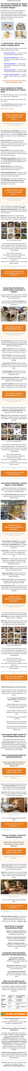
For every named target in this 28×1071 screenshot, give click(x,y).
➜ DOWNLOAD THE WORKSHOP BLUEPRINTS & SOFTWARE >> (14, 527)
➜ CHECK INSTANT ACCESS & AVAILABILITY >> (14, 824)
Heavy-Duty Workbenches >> (12, 57)
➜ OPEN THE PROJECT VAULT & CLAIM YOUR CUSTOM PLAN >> (14, 117)
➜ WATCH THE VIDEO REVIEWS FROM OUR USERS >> (14, 473)
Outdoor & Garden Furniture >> (12, 74)
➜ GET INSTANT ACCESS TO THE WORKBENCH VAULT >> (14, 328)
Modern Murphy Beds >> (10, 70)
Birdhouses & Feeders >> (10, 53)
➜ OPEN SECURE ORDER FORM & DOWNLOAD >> (14, 771)
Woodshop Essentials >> (10, 63)
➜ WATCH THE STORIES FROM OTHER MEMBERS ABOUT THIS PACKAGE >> (14, 273)
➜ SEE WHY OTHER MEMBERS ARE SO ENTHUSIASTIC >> (14, 677)
